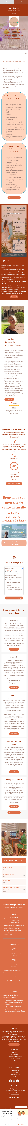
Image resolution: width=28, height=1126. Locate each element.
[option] (14, 33)
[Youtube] (14, 1081)
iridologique (13, 174)
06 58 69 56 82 (15, 922)
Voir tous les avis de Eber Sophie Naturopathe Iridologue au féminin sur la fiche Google (14, 412)
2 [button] (24, 53)
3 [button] (25, 53)
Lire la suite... (8, 579)
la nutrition (9, 157)
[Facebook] (10, 1081)
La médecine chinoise (9, 783)
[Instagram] (17, 1081)
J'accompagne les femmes (10, 760)
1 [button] (23, 53)
